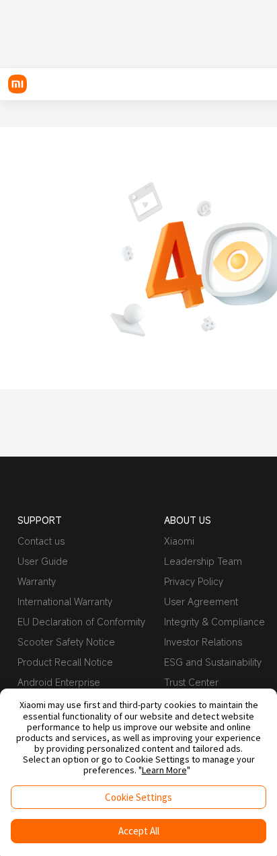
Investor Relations (203, 641)
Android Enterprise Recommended (58, 687)
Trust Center (191, 682)
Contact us (41, 541)
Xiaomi (179, 541)
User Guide (42, 561)
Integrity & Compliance (214, 621)
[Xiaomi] (17, 84)
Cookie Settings (138, 797)
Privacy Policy (193, 581)
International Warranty (64, 601)
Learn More (164, 770)
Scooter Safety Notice (66, 641)
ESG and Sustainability (213, 662)
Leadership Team (203, 561)
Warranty (36, 581)
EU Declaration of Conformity (81, 621)
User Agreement (201, 601)
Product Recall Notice (65, 662)
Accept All (138, 830)
